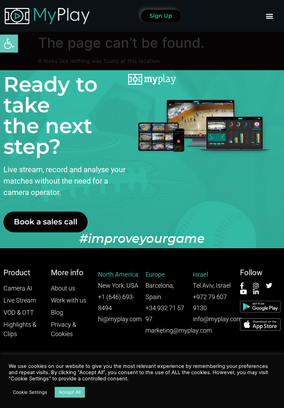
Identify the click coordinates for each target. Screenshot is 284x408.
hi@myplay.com (120, 319)
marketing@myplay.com (178, 330)
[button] (9, 44)
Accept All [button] (70, 392)
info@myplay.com (217, 319)
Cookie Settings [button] (30, 392)
